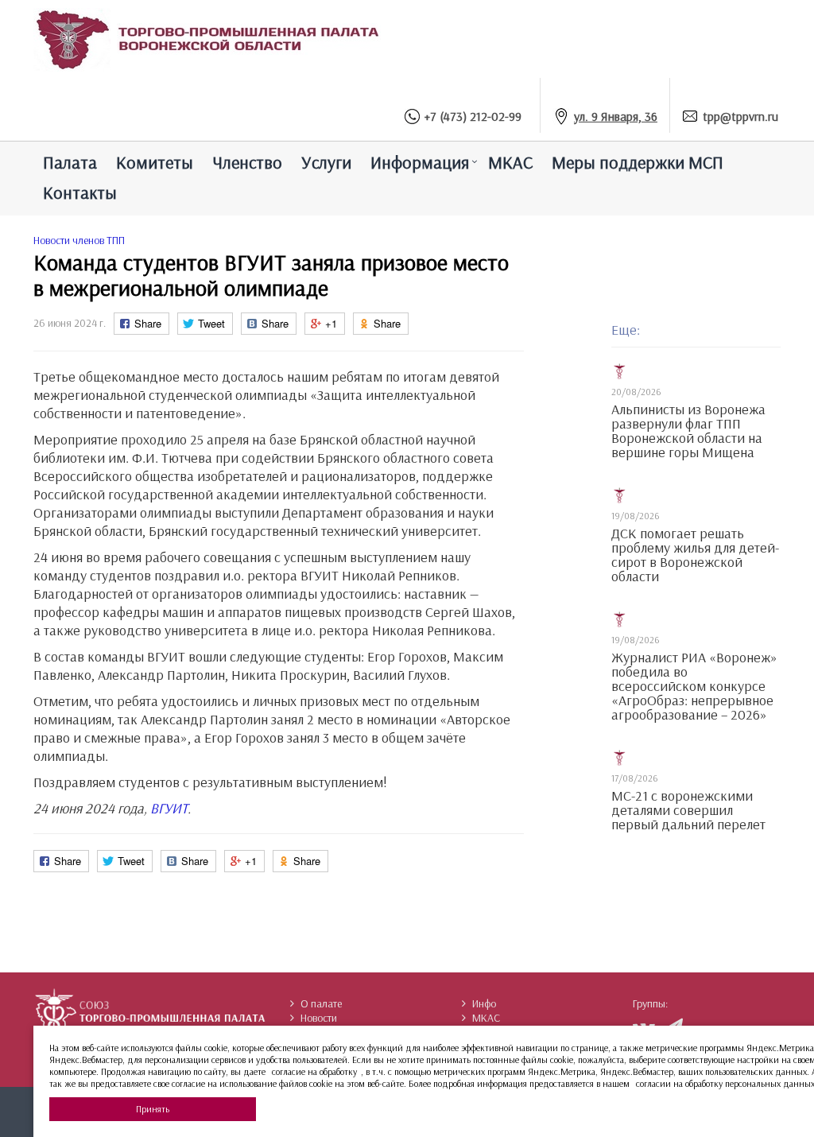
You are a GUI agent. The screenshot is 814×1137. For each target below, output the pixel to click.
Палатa (70, 162)
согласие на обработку (314, 1071)
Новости (318, 1018)
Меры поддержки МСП (637, 162)
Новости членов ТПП (79, 240)
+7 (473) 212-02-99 (472, 116)
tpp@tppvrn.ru (740, 116)
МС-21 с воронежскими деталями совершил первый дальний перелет (688, 810)
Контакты (80, 192)
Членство (247, 162)
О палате (321, 1003)
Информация (419, 162)
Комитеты (154, 162)
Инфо (484, 1003)
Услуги (326, 162)
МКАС (510, 162)
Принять (152, 1109)
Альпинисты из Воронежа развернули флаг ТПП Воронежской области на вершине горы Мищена (688, 431)
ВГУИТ (169, 808)
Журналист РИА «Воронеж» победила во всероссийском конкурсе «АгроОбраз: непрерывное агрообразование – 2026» (694, 686)
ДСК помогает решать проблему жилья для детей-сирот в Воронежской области (695, 555)
